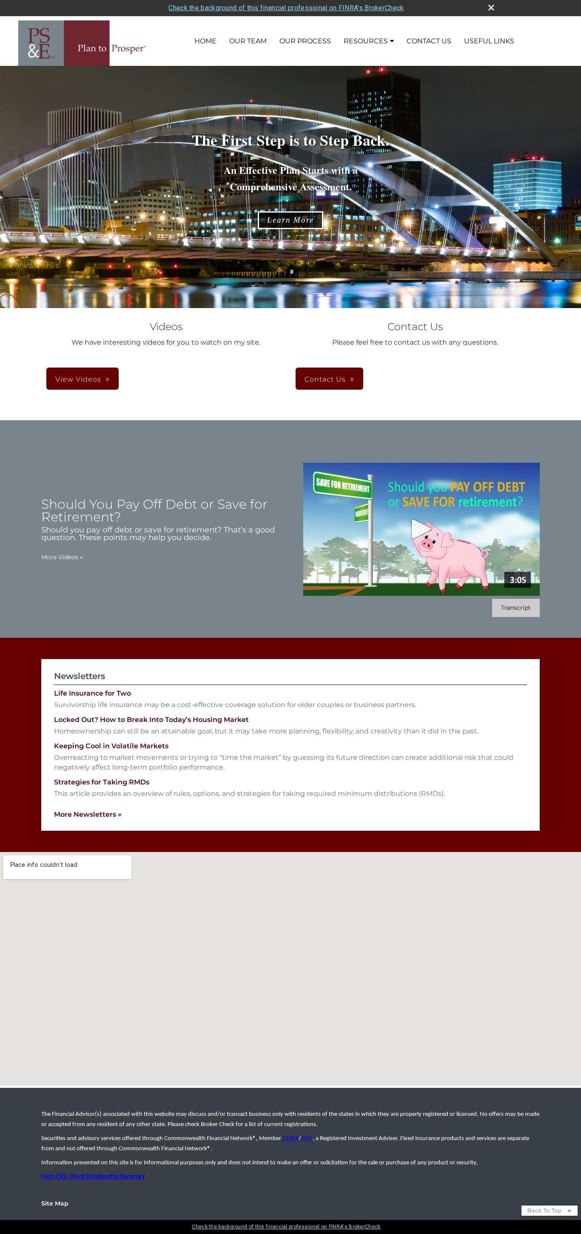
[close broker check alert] (491, 7)
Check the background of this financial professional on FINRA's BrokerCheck (286, 8)
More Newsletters (88, 814)
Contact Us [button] (325, 379)
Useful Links (489, 41)
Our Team (248, 41)
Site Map (54, 1203)
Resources (366, 41)
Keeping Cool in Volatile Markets (111, 746)
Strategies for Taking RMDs (101, 782)
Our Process (305, 41)
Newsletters (79, 676)
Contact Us (429, 41)
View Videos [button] (78, 379)
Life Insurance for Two (92, 693)
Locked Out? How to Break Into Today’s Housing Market (151, 720)
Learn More (290, 219)
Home (205, 41)
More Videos (62, 557)
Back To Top (545, 1210)
